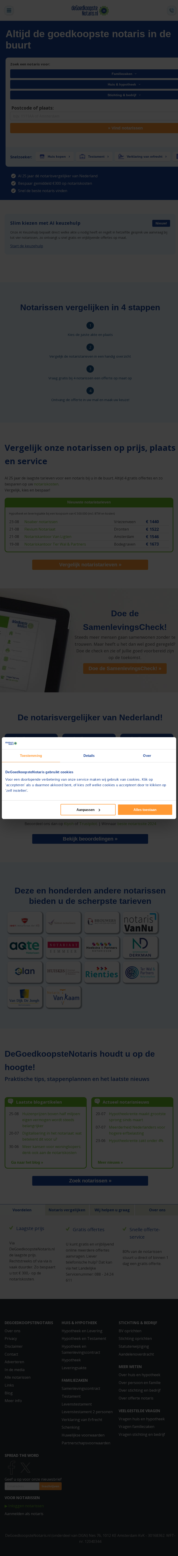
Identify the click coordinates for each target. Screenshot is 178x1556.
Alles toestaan (145, 810)
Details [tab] (89, 756)
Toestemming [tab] (31, 756)
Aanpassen (85, 810)
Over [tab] (147, 756)
